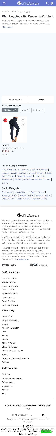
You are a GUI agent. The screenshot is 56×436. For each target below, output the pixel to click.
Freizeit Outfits (22, 192)
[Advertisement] (28, 61)
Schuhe (5, 183)
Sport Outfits (22, 199)
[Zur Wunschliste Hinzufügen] (23, 120)
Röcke (48, 173)
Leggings (27, 12)
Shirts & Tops (8, 176)
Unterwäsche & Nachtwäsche (37, 180)
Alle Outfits (7, 192)
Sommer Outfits (43, 196)
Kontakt (5, 390)
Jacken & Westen (40, 170)
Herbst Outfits (26, 196)
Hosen (40, 173)
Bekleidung (16, 12)
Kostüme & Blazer (19, 173)
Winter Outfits (38, 192)
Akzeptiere (46, 431)
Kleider (18, 180)
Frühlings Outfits (9, 196)
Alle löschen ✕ (10, 110)
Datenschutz (23, 260)
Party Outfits (8, 199)
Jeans (32, 173)
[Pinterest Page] (28, 426)
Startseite (6, 12)
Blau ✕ (25, 110)
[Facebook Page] (24, 426)
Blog (4, 394)
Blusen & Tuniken (25, 176)
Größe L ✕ (37, 110)
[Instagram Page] (31, 426)
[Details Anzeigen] (23, 125)
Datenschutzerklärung (27, 434)
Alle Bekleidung (9, 170)
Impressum (7, 386)
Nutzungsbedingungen (12, 378)
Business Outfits (39, 199)
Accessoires (23, 170)
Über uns (6, 375)
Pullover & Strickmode (12, 351)
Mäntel (5, 173)
